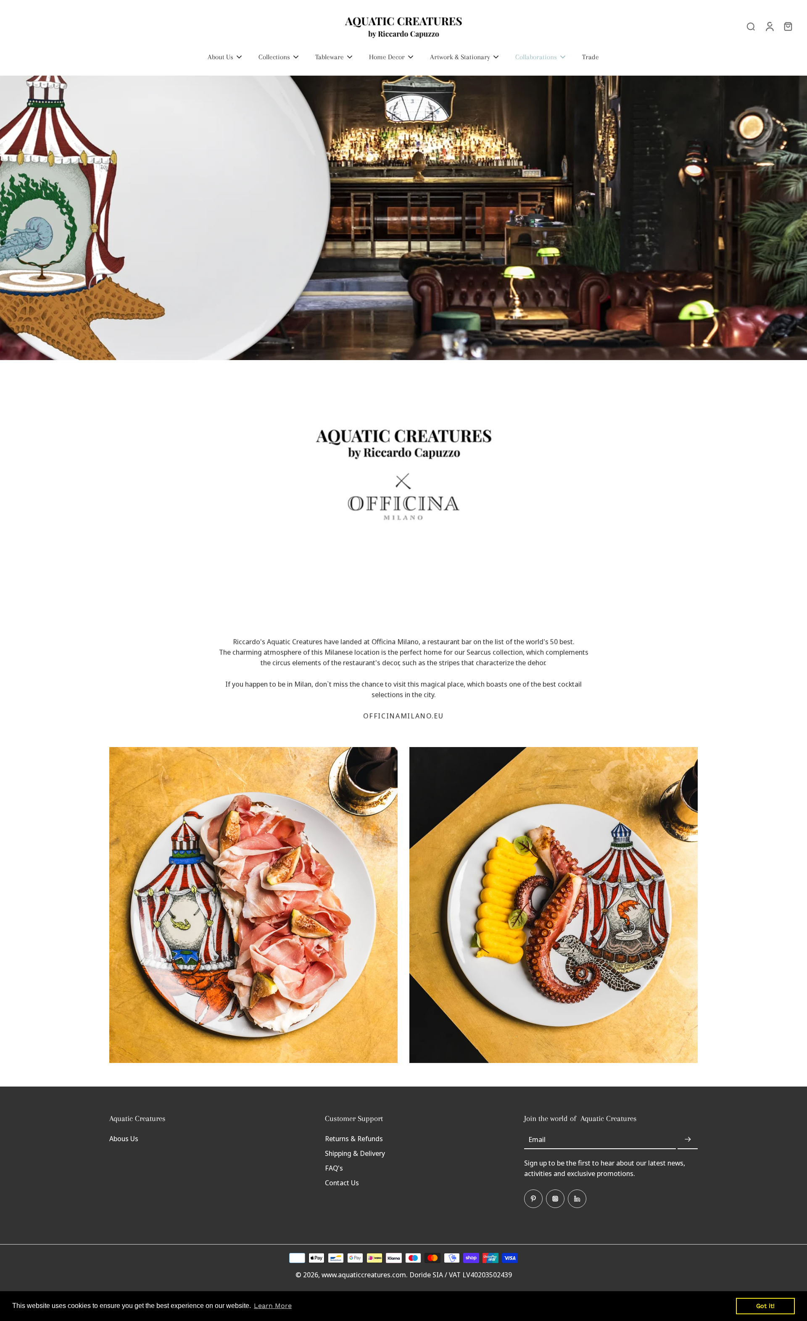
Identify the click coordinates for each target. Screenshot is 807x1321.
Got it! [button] (765, 1306)
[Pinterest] (533, 1198)
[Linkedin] (577, 1198)
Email (537, 1140)
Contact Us (342, 1182)
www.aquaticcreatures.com (364, 1274)
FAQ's (334, 1168)
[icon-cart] (787, 26)
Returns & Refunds (354, 1138)
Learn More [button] (273, 1306)
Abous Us (123, 1138)
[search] (750, 26)
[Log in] (769, 26)
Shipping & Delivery (355, 1153)
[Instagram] (555, 1198)
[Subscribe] (688, 1139)
